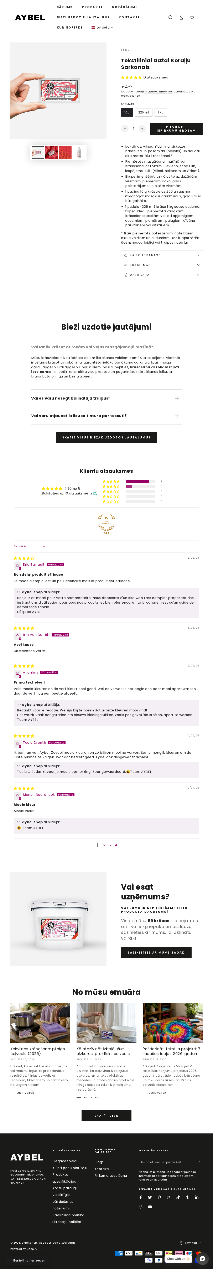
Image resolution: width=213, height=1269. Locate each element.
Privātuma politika (68, 1215)
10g (127, 112)
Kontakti (101, 1169)
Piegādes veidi (64, 1161)
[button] (102, 27)
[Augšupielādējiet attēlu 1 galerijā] (38, 152)
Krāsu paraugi (64, 1188)
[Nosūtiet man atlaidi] (200, 1162)
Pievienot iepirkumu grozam (176, 129)
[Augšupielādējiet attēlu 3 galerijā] (65, 152)
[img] (24, 558)
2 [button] (104, 845)
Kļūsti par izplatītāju (69, 1168)
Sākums (126, 50)
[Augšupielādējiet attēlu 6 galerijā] (79, 152)
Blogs (99, 1162)
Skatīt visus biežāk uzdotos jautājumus (106, 437)
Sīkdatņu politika (66, 1221)
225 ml (143, 112)
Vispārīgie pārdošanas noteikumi (62, 1201)
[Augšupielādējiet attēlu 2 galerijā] (51, 152)
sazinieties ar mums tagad (156, 952)
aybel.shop (29, 1242)
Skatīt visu (106, 1116)
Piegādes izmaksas (159, 91)
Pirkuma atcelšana (110, 1175)
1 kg (161, 112)
